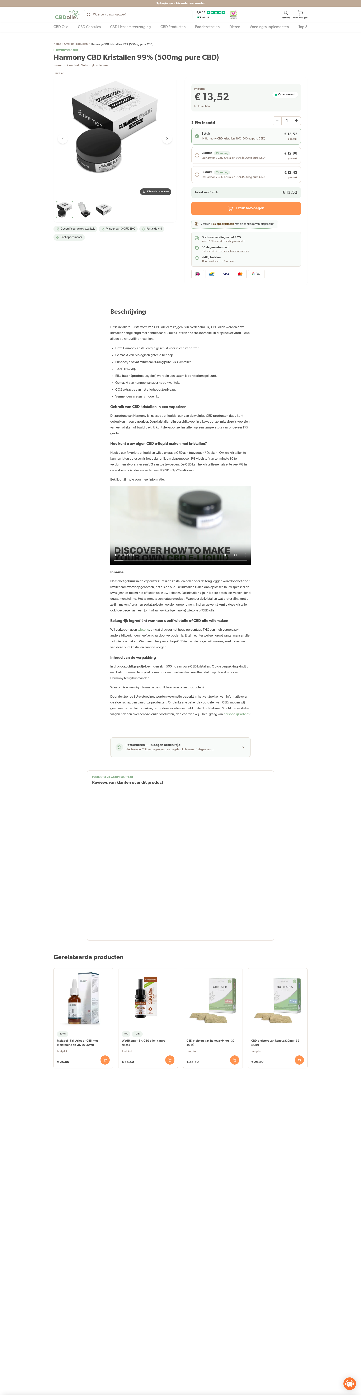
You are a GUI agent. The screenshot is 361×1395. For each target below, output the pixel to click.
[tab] (64, 209)
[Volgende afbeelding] (167, 139)
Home (57, 44)
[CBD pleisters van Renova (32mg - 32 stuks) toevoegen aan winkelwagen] (299, 1060)
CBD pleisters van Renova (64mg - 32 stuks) (210, 1042)
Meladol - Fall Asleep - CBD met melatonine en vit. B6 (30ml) (77, 1042)
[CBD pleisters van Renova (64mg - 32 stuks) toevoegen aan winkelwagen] (234, 1060)
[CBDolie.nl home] (67, 14)
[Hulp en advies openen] (349, 1383)
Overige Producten (76, 44)
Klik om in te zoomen (158, 192)
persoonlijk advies (237, 714)
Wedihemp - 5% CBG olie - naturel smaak (144, 1042)
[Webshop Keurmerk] (233, 14)
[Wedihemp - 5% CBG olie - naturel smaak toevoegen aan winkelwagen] (169, 1060)
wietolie (143, 630)
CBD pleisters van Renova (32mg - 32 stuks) (275, 1042)
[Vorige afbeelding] (63, 139)
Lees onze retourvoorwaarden (233, 251)
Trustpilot (58, 73)
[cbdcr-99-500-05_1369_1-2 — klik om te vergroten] (115, 139)
